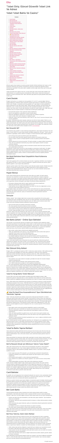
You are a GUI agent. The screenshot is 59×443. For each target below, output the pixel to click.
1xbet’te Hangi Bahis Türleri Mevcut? (18, 33)
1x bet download (35, 125)
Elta (8, 2)
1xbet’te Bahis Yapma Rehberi (16, 38)
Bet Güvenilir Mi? (13, 20)
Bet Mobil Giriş (13, 56)
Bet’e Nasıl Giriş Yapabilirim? (16, 77)
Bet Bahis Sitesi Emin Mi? (15, 52)
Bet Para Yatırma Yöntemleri (16, 54)
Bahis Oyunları (13, 79)
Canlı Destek (12, 19)
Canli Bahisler (13, 42)
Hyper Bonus (12, 26)
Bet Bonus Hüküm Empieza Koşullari (17, 63)
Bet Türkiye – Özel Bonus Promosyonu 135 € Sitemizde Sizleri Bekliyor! (18, 61)
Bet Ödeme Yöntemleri (15, 55)
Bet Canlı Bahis (13, 44)
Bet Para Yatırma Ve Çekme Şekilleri (17, 48)
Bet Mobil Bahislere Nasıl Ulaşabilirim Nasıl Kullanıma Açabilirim (16, 23)
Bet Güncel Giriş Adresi (15, 31)
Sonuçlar (12, 27)
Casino (11, 58)
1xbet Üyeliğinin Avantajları (15, 70)
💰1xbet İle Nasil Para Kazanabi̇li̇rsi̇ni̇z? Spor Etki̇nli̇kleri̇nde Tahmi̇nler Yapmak (17, 36)
